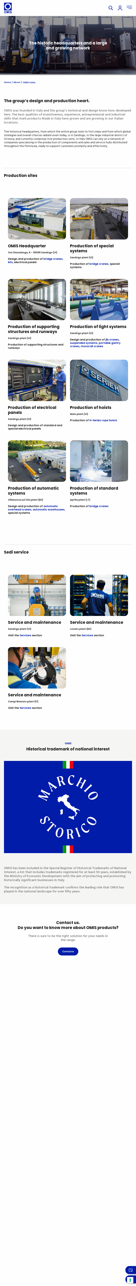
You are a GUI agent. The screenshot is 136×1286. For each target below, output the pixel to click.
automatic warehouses (49, 509)
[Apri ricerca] (110, 8)
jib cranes (112, 340)
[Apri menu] (129, 8)
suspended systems (83, 343)
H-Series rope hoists (103, 420)
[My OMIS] (120, 8)
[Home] (8, 8)
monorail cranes (92, 346)
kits (10, 262)
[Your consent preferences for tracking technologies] (130, 1280)
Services (25, 635)
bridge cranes (53, 259)
